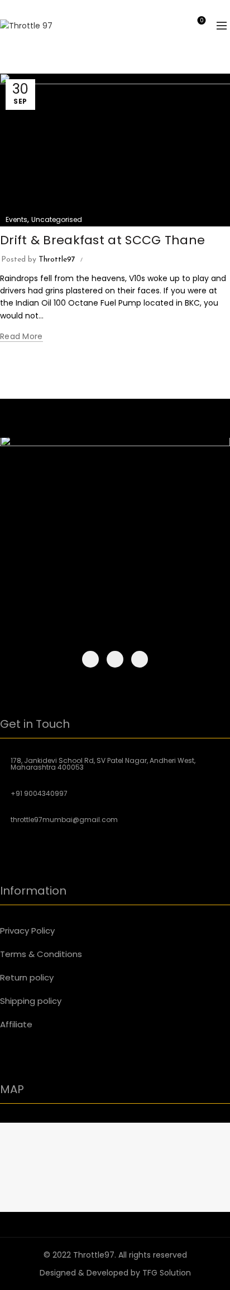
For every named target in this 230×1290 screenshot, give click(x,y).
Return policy (27, 977)
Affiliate (16, 1024)
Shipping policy (30, 1001)
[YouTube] (139, 659)
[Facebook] (90, 659)
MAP (12, 1089)
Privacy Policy (27, 930)
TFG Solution (166, 1272)
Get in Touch (35, 724)
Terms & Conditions (41, 954)
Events (16, 219)
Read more (21, 336)
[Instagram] (115, 659)
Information (33, 890)
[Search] (170, 25)
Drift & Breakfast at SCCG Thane (102, 240)
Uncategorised (56, 219)
